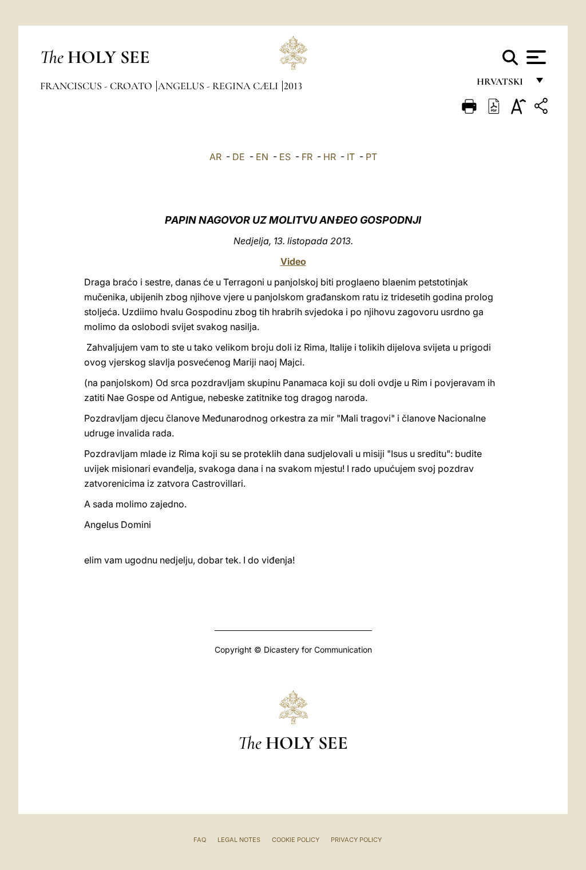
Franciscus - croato (97, 86)
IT (351, 156)
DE (238, 156)
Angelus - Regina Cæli (219, 86)
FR (307, 156)
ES (285, 156)
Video (293, 261)
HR (329, 156)
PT (371, 156)
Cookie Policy (295, 840)
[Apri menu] (535, 57)
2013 (293, 86)
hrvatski (502, 84)
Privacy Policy (356, 840)
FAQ (199, 840)
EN (262, 156)
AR (215, 156)
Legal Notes (238, 840)
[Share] (542, 108)
